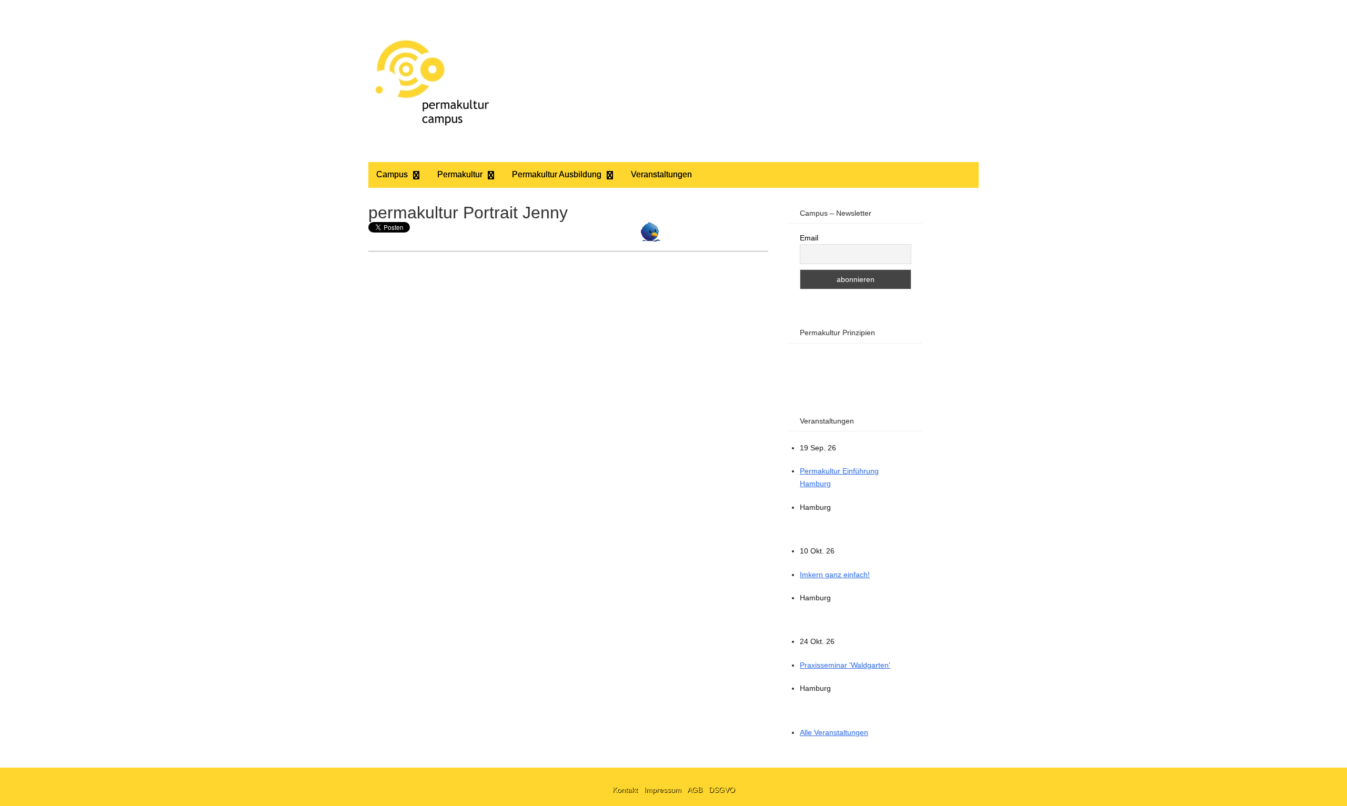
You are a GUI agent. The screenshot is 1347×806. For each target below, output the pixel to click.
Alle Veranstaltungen (834, 732)
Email (809, 238)
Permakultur (459, 174)
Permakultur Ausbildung (556, 174)
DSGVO (722, 789)
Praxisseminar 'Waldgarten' (845, 665)
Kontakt (626, 789)
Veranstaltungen (661, 174)
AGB (696, 789)
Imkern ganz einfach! (835, 574)
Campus (392, 174)
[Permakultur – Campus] (431, 81)
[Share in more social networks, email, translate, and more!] (650, 238)
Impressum (663, 789)
